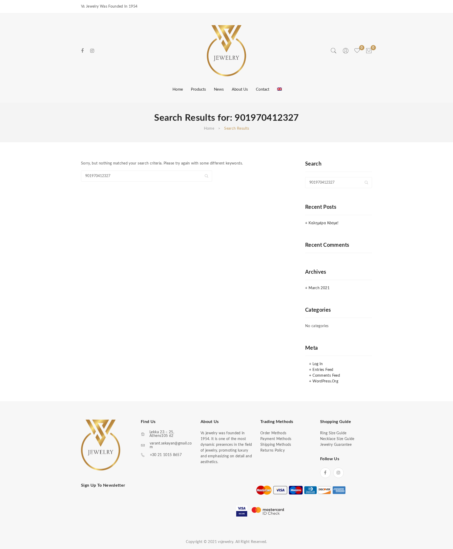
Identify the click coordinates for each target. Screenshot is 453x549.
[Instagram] (92, 50)
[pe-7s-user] (346, 52)
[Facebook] (82, 50)
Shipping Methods (275, 445)
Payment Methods (275, 439)
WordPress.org (325, 381)
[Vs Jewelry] (226, 50)
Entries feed (322, 370)
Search (206, 176)
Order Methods (273, 433)
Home (209, 128)
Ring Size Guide (333, 433)
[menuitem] (177, 89)
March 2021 (319, 288)
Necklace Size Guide (337, 439)
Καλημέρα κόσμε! (323, 223)
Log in (317, 364)
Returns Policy (272, 450)
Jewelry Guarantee (336, 445)
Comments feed (326, 375)
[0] (369, 51)
